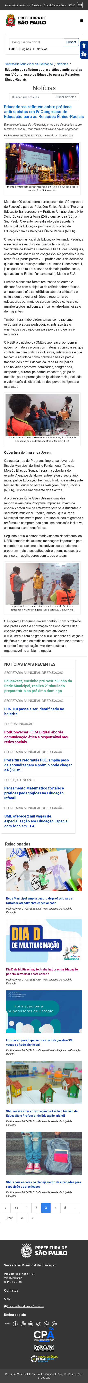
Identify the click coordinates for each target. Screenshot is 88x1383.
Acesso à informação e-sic (17, 5)
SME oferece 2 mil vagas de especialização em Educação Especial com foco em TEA (36, 821)
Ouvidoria (36, 5)
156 (9, 1299)
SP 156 (72, 5)
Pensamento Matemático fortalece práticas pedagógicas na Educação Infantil (34, 793)
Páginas (25, 49)
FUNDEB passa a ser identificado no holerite (34, 711)
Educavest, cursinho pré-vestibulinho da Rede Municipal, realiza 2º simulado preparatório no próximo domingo (38, 686)
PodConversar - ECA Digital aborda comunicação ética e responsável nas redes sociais (36, 737)
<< (16, 1208)
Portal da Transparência (55, 5)
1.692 (9, 1218)
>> (22, 1218)
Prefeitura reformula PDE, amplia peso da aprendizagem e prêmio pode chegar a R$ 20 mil (38, 765)
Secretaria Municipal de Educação (29, 64)
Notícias (42, 49)
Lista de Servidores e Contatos (25, 1306)
